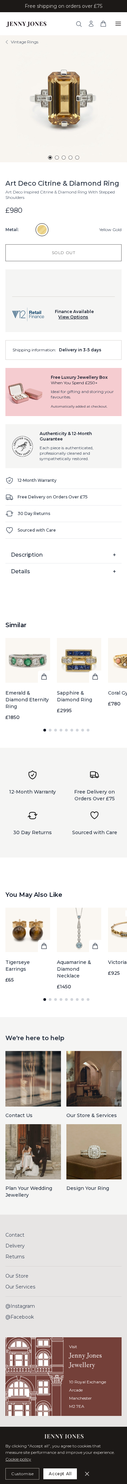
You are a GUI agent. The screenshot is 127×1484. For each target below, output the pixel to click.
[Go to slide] (44, 730)
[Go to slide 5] (77, 158)
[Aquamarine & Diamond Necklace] (79, 949)
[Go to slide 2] (57, 158)
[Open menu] (118, 24)
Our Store (16, 1276)
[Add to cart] (44, 677)
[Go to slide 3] (64, 158)
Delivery (15, 1246)
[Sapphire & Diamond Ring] (79, 676)
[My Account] (91, 23)
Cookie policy (18, 1459)
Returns (14, 1257)
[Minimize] (87, 1474)
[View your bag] (103, 23)
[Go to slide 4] (70, 158)
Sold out (64, 252)
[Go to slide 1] (50, 158)
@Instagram (20, 1306)
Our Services (20, 1287)
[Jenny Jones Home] (26, 24)
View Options (73, 317)
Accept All (60, 1473)
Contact (14, 1235)
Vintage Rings (24, 41)
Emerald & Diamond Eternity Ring (27, 699)
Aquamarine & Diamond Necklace (74, 969)
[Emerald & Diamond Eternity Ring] (27, 679)
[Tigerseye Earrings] (27, 946)
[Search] (79, 24)
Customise (22, 1473)
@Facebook (19, 1317)
